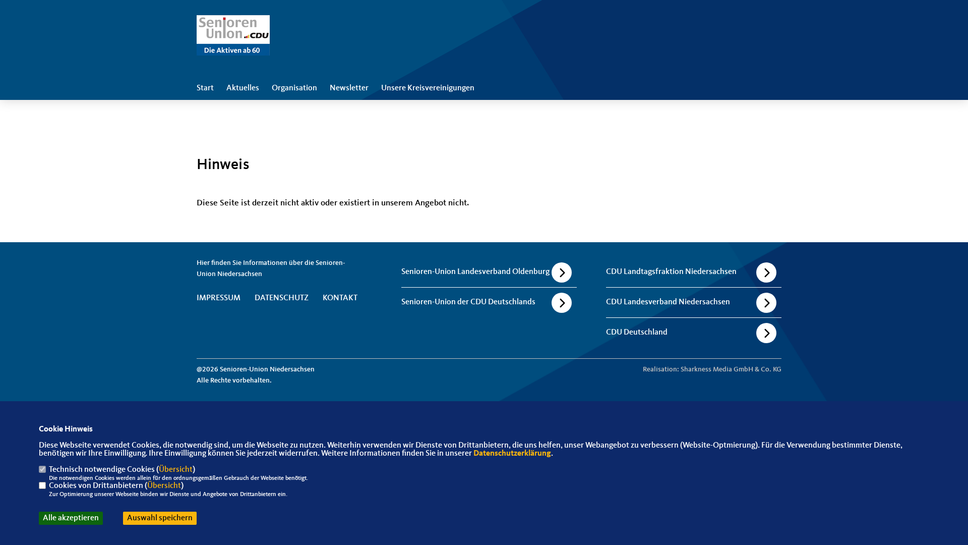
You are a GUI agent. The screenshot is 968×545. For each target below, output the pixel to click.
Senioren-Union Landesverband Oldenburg (475, 272)
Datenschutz (282, 298)
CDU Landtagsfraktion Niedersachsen (671, 272)
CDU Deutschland (637, 333)
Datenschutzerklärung (512, 454)
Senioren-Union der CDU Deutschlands (468, 302)
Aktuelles (242, 88)
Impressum (218, 298)
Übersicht (176, 470)
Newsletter (349, 88)
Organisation (294, 88)
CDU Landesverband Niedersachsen (668, 302)
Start (205, 88)
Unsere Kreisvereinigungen (427, 88)
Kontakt (340, 298)
